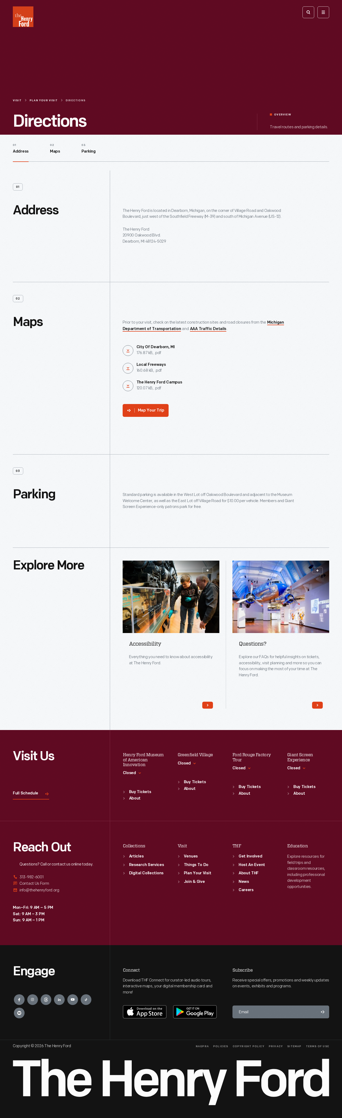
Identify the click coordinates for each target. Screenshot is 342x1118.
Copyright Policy (249, 1046)
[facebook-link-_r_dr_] (19, 999)
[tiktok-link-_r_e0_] (86, 999)
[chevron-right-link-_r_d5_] (317, 705)
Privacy (276, 1046)
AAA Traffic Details (208, 329)
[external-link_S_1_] (55, 877)
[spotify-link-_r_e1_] (19, 1013)
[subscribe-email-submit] (322, 1012)
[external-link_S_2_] (55, 883)
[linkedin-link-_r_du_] (59, 999)
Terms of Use (317, 1046)
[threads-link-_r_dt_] (46, 999)
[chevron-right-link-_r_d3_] (207, 705)
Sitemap (294, 1046)
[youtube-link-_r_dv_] (72, 999)
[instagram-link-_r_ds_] (32, 999)
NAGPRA (202, 1046)
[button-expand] (207, 570)
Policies (220, 1046)
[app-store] (144, 1011)
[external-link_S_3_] (55, 890)
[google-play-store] (195, 1011)
